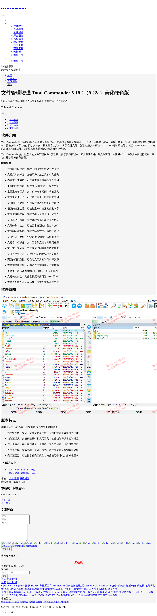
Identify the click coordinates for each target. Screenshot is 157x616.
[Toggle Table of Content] (3, 114)
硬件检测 (18, 26)
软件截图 (14, 122)
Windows (12, 23)
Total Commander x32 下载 (21, 473)
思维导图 (24, 602)
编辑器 (17, 51)
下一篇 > (6, 503)
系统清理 (18, 38)
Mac (9, 58)
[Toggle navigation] (2, 15)
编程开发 (18, 55)
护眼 (55, 602)
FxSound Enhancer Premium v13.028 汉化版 (46, 589)
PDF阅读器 (63, 602)
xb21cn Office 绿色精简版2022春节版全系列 (94, 595)
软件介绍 (14, 119)
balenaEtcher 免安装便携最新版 (68, 585)
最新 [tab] (3, 579)
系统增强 (24, 478)
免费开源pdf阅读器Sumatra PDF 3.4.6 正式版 (24, 592)
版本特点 (14, 125)
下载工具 (18, 48)
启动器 (32, 602)
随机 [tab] (14, 579)
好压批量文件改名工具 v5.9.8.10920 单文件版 (93, 589)
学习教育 (18, 42)
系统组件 (18, 29)
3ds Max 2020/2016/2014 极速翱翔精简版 (107, 585)
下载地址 (14, 128)
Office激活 (48, 602)
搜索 (4, 576)
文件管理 (14, 478)
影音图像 (18, 35)
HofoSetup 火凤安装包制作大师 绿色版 (69, 592)
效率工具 (18, 45)
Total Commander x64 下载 (21, 469)
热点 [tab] (9, 579)
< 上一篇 (6, 500)
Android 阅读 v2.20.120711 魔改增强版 (111, 592)
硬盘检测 (5, 602)
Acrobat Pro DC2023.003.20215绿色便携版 (48, 595)
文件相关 (18, 32)
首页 (9, 20)
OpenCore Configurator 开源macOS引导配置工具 (26, 585)
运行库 (39, 602)
